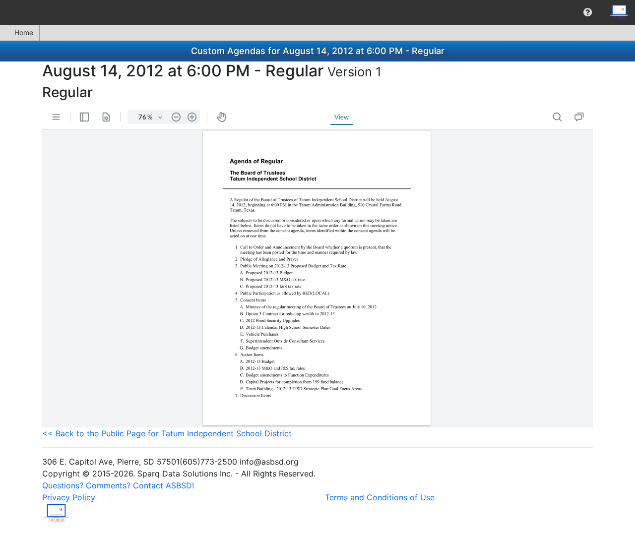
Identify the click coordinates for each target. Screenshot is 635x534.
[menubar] (317, 12)
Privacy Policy (68, 497)
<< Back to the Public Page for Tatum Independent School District (167, 433)
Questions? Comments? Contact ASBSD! (118, 485)
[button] (587, 12)
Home (23, 32)
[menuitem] (588, 12)
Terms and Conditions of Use (380, 497)
